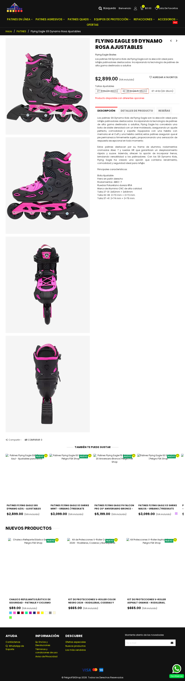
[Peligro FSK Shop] (15, 8)
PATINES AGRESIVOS (49, 19)
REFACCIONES (143, 19)
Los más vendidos (75, 649)
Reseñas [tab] (164, 111)
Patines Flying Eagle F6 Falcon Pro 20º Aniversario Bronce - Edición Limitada (114, 508)
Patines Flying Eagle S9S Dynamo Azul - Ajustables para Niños (24, 508)
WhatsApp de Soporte (15, 647)
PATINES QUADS (78, 19)
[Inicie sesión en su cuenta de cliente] (135, 8)
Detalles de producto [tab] (137, 111)
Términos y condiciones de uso (46, 651)
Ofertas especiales (75, 641)
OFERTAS (132, 24)
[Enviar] (172, 643)
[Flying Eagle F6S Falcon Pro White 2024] (171, 40)
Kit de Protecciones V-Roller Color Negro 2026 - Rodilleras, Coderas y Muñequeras (92, 602)
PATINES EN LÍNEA (18, 19)
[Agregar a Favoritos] (46, 455)
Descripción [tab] (106, 111)
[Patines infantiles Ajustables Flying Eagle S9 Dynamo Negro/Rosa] (48, 132)
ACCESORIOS (166, 19)
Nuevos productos (29, 528)
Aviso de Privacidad (46, 656)
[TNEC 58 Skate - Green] (176, 40)
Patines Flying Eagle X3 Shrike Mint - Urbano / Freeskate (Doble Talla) (70, 508)
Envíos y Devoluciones (42, 643)
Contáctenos (13, 641)
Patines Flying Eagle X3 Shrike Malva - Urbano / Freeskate (157, 507)
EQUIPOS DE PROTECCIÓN (111, 19)
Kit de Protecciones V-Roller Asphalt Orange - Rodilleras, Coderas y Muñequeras (146, 602)
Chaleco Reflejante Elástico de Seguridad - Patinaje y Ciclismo (30, 601)
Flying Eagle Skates (105, 54)
